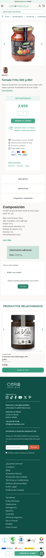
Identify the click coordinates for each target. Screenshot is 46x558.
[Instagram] (7, 397)
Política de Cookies (15, 490)
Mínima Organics (14, 517)
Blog (8, 470)
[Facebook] (16, 397)
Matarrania (11, 504)
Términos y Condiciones (17, 480)
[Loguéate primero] (41, 314)
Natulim (10, 511)
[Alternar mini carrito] (43, 6)
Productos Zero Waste (16, 477)
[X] (25, 397)
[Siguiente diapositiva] (41, 44)
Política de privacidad (16, 483)
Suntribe (10, 514)
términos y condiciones (28, 453)
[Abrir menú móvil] (2, 6)
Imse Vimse (11, 527)
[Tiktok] (11, 397)
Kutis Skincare (12, 501)
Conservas (30, 17)
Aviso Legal (11, 487)
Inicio (7, 17)
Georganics (11, 507)
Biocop (4, 75)
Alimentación (18, 17)
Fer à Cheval (12, 521)
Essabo (9, 524)
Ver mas (23, 286)
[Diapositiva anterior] (4, 44)
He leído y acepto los (21, 453)
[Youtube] (20, 397)
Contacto (10, 467)
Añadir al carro (23, 370)
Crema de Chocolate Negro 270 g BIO (15, 358)
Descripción (7, 90)
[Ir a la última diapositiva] (3, 329)
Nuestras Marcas (14, 473)
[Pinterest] (30, 397)
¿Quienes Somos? (14, 464)
